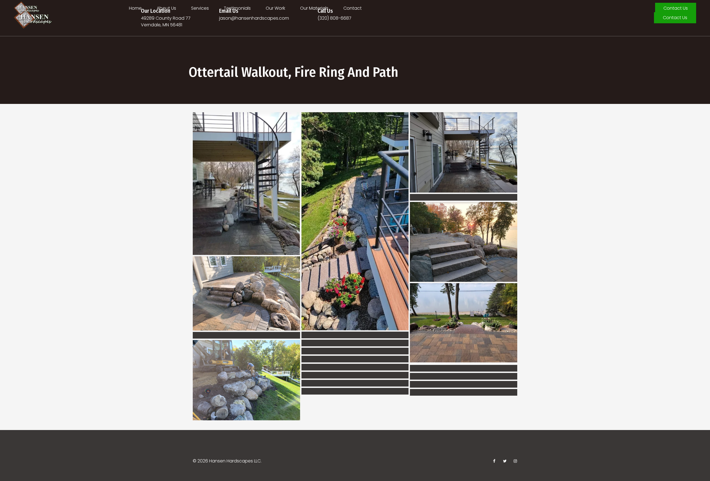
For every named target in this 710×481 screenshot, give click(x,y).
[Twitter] (505, 461)
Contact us (675, 8)
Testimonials (237, 8)
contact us (675, 17)
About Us (166, 8)
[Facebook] (494, 461)
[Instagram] (515, 461)
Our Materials (314, 8)
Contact (352, 8)
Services (200, 8)
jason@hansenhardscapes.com (254, 18)
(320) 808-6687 (334, 18)
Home (135, 8)
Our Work (275, 8)
